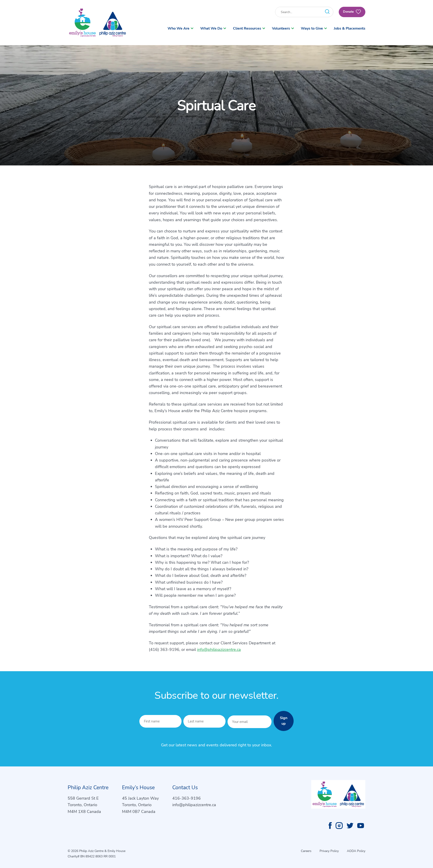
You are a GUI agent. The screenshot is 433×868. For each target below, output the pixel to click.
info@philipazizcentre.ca (219, 649)
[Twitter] (350, 825)
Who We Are (178, 28)
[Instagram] (339, 825)
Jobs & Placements (349, 28)
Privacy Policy (329, 851)
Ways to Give (312, 28)
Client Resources (247, 28)
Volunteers (281, 28)
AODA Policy (356, 851)
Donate (349, 11)
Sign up (283, 720)
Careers (306, 851)
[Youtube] (360, 825)
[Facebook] (330, 825)
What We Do (211, 28)
